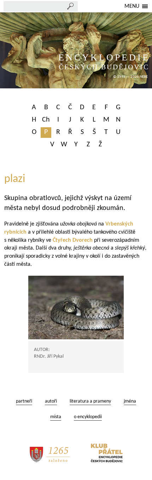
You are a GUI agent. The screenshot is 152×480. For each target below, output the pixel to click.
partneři (24, 401)
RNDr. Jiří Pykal (49, 356)
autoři (51, 401)
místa (55, 417)
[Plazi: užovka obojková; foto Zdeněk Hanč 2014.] (76, 307)
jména (130, 401)
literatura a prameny (90, 401)
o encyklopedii (88, 417)
